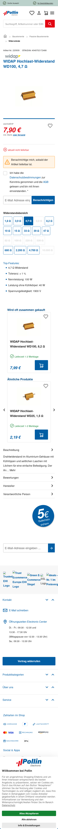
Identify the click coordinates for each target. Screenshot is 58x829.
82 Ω (8, 241)
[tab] (29, 459)
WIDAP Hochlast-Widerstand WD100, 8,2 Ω (27, 343)
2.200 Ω (20, 250)
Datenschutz (24, 555)
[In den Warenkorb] (41, 365)
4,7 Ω (29, 221)
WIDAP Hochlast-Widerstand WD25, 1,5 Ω (26, 413)
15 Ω (17, 231)
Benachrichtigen (43, 200)
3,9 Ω (18, 221)
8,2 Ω (49, 221)
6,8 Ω (40, 221)
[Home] (5, 36)
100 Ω (18, 241)
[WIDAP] (29, 56)
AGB (45, 182)
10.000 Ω (48, 250)
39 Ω (36, 231)
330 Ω (41, 241)
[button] (49, 600)
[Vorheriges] (4, 409)
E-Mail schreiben (18, 610)
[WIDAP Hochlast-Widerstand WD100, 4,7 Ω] (29, 96)
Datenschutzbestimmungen (25, 177)
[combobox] (24, 24)
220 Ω (29, 241)
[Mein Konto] (39, 13)
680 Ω (8, 250)
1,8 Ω (8, 221)
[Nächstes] (54, 409)
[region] (29, 98)
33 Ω (26, 231)
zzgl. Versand (19, 134)
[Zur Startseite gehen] (10, 13)
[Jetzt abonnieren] (51, 547)
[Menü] (53, 13)
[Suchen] (50, 24)
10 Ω (7, 231)
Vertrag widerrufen (29, 661)
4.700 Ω (33, 250)
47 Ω (46, 231)
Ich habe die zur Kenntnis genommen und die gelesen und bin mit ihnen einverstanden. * (29, 182)
